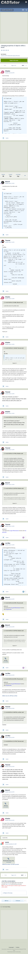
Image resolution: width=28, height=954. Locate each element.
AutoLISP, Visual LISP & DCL (14, 55)
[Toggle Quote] (4, 302)
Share (7, 900)
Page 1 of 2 (14, 65)
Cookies (17, 947)
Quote (7, 138)
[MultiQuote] (3, 138)
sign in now (7, 884)
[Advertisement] (14, 27)
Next (23, 65)
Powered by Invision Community (14, 951)
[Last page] (26, 65)
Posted (9, 72)
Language (11, 947)
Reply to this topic (14, 60)
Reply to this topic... (8, 893)
